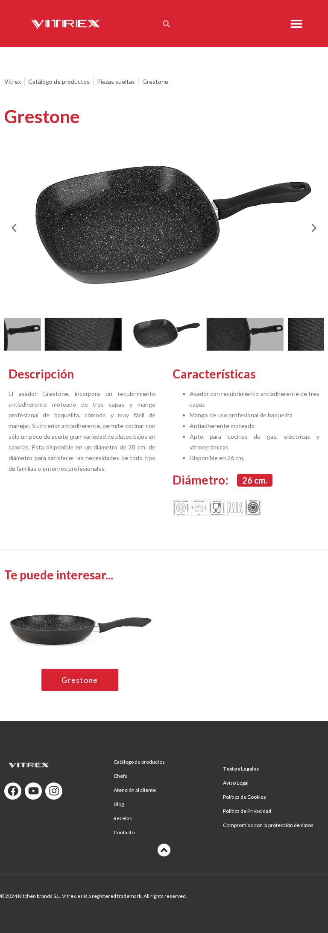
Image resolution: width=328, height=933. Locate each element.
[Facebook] (12, 791)
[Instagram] (53, 791)
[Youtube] (33, 791)
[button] (296, 23)
